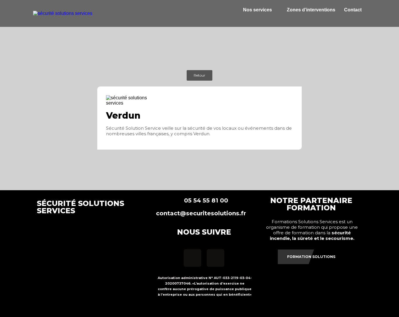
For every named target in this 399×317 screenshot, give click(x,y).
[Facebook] (192, 258)
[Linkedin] (215, 258)
